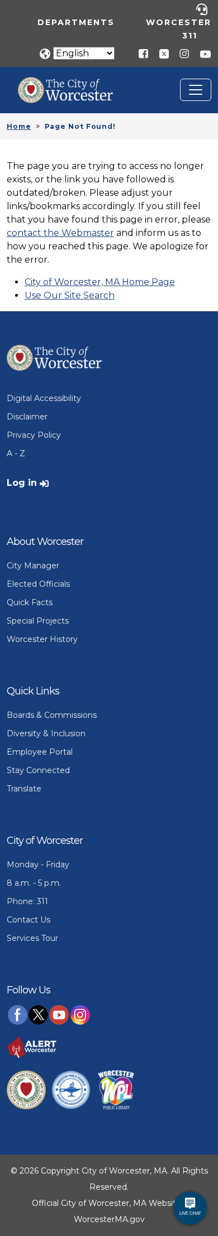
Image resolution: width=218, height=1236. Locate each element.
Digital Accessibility (44, 398)
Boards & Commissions (52, 715)
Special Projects (38, 621)
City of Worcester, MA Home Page (100, 282)
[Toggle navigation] (195, 90)
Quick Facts (30, 602)
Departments (76, 22)
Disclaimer (27, 417)
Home (19, 126)
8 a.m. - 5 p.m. (34, 883)
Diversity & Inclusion (46, 733)
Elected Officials (38, 584)
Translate (24, 789)
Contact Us (28, 920)
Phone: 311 (27, 901)
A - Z (16, 453)
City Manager (33, 566)
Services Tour (32, 938)
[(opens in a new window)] (160, 53)
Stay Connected (38, 770)
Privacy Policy (34, 435)
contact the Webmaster (60, 233)
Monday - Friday (38, 865)
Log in (22, 482)
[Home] (74, 85)
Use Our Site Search (70, 295)
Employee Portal (40, 752)
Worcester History (42, 639)
